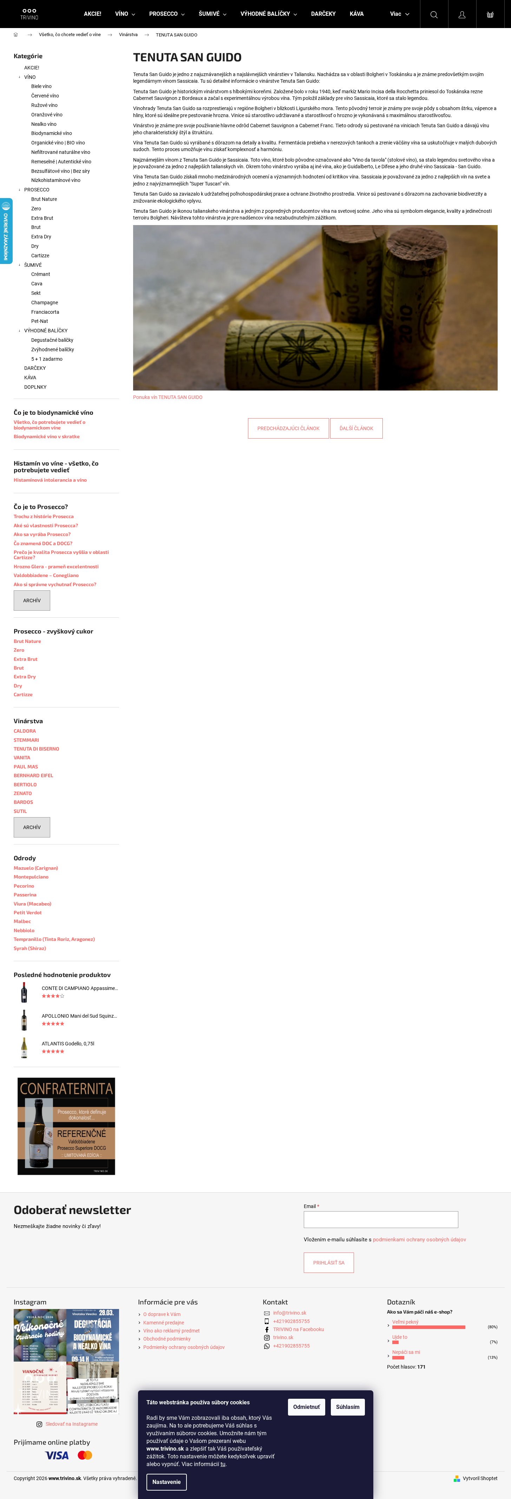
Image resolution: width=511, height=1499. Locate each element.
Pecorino (24, 885)
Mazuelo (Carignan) (36, 867)
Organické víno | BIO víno (58, 142)
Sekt (36, 293)
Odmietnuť (306, 1407)
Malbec (22, 921)
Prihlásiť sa (329, 1263)
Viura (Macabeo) (32, 903)
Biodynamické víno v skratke (47, 436)
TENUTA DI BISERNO (36, 748)
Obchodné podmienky (167, 1339)
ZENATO (23, 793)
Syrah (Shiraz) (30, 948)
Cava (36, 283)
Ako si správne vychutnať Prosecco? (55, 584)
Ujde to (399, 1337)
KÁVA (30, 377)
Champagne (44, 302)
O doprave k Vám (162, 1314)
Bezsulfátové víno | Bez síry (60, 171)
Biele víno (41, 86)
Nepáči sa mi (406, 1352)
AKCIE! (31, 67)
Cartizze (40, 255)
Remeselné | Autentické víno (61, 161)
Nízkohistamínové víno (55, 180)
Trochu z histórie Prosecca (44, 516)
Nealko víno (44, 124)
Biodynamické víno (51, 133)
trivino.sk (283, 1337)
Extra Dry (41, 236)
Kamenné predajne (163, 1322)
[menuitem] (92, 14)
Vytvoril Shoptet (480, 1478)
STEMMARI (26, 739)
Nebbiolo (24, 930)
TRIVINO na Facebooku (298, 1329)
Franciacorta (45, 312)
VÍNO (30, 77)
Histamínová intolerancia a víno (50, 479)
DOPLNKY (35, 387)
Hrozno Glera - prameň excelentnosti (56, 566)
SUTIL (20, 811)
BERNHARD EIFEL (33, 775)
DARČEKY (35, 368)
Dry (35, 246)
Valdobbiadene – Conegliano (46, 575)
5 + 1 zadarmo (47, 359)
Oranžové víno (47, 114)
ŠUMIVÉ (33, 265)
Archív (32, 600)
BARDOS (23, 802)
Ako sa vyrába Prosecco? (42, 534)
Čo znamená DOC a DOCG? (43, 543)
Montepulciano (31, 876)
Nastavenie (166, 1482)
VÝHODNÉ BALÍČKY (45, 330)
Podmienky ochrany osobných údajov (184, 1347)
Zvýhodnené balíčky (52, 349)
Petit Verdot (28, 912)
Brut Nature (44, 199)
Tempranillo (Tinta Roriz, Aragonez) (54, 939)
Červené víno (45, 96)
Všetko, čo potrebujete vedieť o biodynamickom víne (49, 424)
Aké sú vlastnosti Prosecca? (46, 525)
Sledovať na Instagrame (72, 1424)
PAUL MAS (26, 766)
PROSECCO (37, 189)
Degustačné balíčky (52, 340)
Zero (36, 208)
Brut (36, 227)
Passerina (25, 894)
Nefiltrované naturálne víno (60, 152)
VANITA (22, 757)
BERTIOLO (25, 784)
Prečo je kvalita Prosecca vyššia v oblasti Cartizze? (61, 554)
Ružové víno (44, 105)
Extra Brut (42, 218)
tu (223, 1464)
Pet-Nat (39, 321)
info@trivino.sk (289, 1313)
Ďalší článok (356, 428)
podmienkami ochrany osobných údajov (419, 1239)
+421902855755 (291, 1321)
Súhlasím (348, 1407)
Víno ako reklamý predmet (171, 1331)
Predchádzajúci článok (288, 428)
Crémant (40, 274)
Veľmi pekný (405, 1322)
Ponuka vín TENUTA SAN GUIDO (168, 397)
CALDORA (25, 730)
